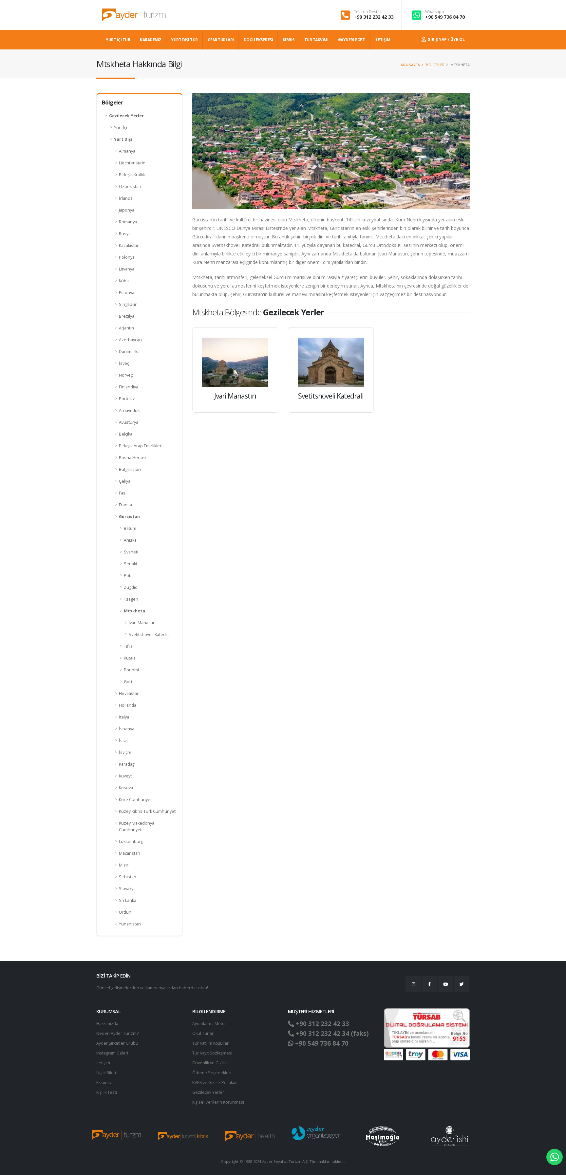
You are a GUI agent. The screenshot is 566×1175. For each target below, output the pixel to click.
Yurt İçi (120, 127)
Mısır (123, 865)
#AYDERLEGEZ (351, 40)
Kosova (126, 788)
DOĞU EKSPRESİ (258, 40)
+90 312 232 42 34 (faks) (331, 1033)
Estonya (126, 292)
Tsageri (131, 599)
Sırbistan (127, 877)
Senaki (130, 564)
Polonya (127, 257)
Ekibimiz (104, 1082)
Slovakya (127, 888)
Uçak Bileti (106, 1072)
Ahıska (130, 540)
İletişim (103, 1063)
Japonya (126, 210)
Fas (122, 493)
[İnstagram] (413, 984)
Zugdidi (131, 587)
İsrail (123, 740)
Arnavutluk (129, 410)
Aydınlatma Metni (209, 1023)
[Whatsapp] (554, 1157)
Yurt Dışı (123, 139)
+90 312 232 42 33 (373, 17)
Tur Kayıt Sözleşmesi (212, 1053)
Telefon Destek (368, 11)
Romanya (128, 222)
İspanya (126, 729)
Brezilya (126, 316)
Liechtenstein (132, 163)
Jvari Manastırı (142, 622)
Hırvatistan (129, 693)
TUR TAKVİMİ (316, 40)
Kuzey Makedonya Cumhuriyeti (136, 826)
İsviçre (125, 752)
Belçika (125, 434)
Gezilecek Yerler (126, 116)
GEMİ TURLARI (221, 40)
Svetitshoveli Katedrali (150, 634)
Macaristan (129, 853)
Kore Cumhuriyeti (136, 799)
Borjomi (131, 670)
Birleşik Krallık (132, 174)
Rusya (125, 233)
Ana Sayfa (410, 64)
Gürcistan (129, 516)
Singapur (128, 304)
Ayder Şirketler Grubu (117, 1043)
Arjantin (126, 328)
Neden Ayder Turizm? (117, 1033)
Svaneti (131, 552)
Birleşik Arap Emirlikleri (140, 446)
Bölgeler (435, 64)
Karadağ (127, 764)
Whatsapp (434, 11)
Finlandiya (128, 387)
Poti (127, 575)
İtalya (124, 717)
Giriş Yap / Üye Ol (445, 39)
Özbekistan (130, 186)
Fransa (125, 505)
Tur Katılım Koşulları (211, 1043)
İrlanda (126, 198)
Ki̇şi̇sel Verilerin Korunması (218, 1102)
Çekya (124, 481)
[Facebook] (429, 984)
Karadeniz (150, 40)
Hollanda (127, 705)
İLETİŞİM (382, 40)
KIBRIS (288, 40)
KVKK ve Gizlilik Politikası (215, 1082)
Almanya (127, 151)
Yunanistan (130, 924)
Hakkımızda (107, 1023)
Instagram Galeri (112, 1053)
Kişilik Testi (106, 1092)
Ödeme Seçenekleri (211, 1072)
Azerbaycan (130, 340)
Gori (128, 681)
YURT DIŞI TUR (184, 40)
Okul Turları (203, 1033)
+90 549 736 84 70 (445, 17)
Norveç (126, 375)
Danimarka (129, 351)
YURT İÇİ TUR (118, 40)
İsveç (124, 363)
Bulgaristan (130, 469)
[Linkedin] (445, 984)
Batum (130, 528)
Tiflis (128, 646)
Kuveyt (125, 776)
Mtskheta (134, 611)
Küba (124, 281)
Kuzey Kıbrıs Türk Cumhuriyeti (148, 811)
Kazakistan (129, 245)
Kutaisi (130, 658)
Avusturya (128, 422)
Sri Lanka (127, 900)
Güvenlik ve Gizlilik (210, 1063)
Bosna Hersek (132, 457)
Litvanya (126, 269)
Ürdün (125, 912)
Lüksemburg (131, 841)
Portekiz (127, 398)
